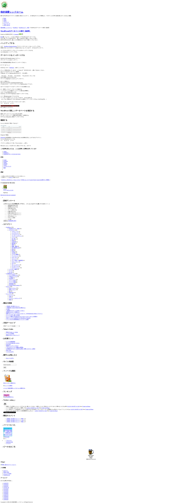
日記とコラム (12, 288)
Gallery (5, 20)
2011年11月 (6, 487)
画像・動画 (14, 246)
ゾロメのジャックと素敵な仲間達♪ (14, 347)
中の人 (8, 286)
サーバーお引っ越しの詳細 (13, 315)
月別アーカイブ (7, 326)
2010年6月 (5, 496)
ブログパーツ (12, 279)
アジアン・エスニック (14, 298)
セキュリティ (15, 261)
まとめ (10, 272)
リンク (13, 237)
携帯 (13, 244)
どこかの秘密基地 (10, 341)
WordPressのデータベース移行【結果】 (16, 31)
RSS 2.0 (11, 177)
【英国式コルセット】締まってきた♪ (15, 310)
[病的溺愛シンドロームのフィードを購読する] (7, 382)
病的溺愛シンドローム (12, 12)
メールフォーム (16, 234)
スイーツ (11, 295)
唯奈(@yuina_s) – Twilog (12, 332)
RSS (13, 250)
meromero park (9, 442)
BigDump (12, 67)
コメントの (7, 473)
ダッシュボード (16, 264)
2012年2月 (5, 484)
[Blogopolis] (6, 436)
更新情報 (11, 284)
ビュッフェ (9, 293)
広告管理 (14, 241)
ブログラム (9, 440)
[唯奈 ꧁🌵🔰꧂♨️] (5, 405)
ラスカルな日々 (10, 351)
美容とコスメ (12, 289)
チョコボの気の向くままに (13, 343)
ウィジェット (15, 256)
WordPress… (6, 152)
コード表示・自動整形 (17, 260)
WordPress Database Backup (10, 46)
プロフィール (15, 231)
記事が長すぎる (12, 211)
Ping (13, 249)
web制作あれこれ (10, 273)
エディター (14, 257)
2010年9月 (5, 492)
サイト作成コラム (13, 275)
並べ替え (14, 239)
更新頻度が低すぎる (13, 205)
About (4, 19)
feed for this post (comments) (8, 195)
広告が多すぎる (12, 208)
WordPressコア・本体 (24, 27)
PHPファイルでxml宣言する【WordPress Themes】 (18, 318)
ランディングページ (17, 236)
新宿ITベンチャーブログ (12, 345)
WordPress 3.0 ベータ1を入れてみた (12, 154)
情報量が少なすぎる (13, 206)
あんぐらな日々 (10, 358)
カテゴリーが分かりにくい (14, 214)
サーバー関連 (12, 281)
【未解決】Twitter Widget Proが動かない (16, 307)
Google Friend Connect (14, 285)
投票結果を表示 (12, 220)
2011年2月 (5, 490)
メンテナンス (15, 233)
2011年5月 (5, 489)
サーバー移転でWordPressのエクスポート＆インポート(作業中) (21, 316)
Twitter (13, 251)
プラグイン (12, 230)
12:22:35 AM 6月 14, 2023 (76, 409)
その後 (8, 309)
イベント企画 (12, 282)
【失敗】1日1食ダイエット (13, 306)
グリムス (8, 443)
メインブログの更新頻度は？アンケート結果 (17, 319)
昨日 (2, 37)
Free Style (8, 344)
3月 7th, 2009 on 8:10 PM (8, 190)
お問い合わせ (6, 25)
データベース (15, 266)
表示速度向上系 (16, 247)
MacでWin (8, 350)
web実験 (11, 278)
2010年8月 (5, 493)
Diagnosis (3, 137)
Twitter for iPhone (86, 406)
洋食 (10, 296)
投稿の (6, 472)
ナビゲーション (16, 267)
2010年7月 (5, 495)
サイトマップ (6, 23)
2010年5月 (5, 498)
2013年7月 (5, 483)
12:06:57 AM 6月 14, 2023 (41, 410)
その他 (9, 219)
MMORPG (11, 292)
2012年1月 (5, 486)
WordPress (15, 27)
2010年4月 (5, 499)
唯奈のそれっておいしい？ (13, 335)
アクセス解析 (15, 254)
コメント (14, 259)
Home (4, 18)
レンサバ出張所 (10, 333)
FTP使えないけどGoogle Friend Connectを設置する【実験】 (35, 179)
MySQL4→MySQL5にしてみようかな (10, 179)
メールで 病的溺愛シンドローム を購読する (14, 388)
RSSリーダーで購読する (9, 383)
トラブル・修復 (13, 269)
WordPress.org (6, 475)
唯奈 (22, 418)
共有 (13, 240)
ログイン (5, 470)
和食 (10, 299)
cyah (22, 420)
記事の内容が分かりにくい (14, 213)
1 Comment (15, 34)
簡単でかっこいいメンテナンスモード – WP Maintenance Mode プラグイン (24, 313)
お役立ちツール (13, 276)
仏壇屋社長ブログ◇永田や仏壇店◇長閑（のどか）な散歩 (20, 348)
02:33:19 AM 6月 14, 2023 (73, 406)
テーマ (10, 270)
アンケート (6, 22)
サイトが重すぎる (12, 210)
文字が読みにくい (12, 216)
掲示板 (13, 243)
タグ (13, 263)
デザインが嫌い (12, 217)
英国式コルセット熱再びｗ (13, 312)
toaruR (4, 189)
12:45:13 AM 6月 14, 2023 (33, 408)
